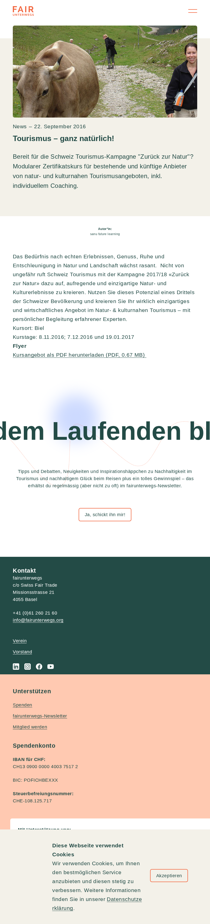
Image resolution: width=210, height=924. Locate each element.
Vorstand (22, 651)
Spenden (22, 705)
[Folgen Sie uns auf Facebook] (39, 666)
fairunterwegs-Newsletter (40, 716)
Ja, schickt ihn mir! (105, 514)
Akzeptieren (169, 875)
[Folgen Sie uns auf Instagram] (27, 666)
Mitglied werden (30, 727)
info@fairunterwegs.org (38, 620)
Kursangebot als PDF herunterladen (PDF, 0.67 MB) (79, 355)
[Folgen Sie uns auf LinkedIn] (16, 666)
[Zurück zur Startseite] (23, 11)
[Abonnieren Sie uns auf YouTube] (50, 666)
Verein (20, 640)
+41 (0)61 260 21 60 (35, 613)
